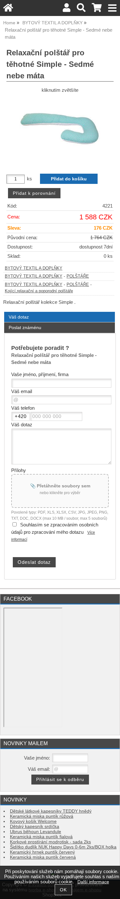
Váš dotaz (19, 316)
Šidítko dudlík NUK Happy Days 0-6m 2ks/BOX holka (63, 847)
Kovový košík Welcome (33, 821)
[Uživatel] (67, 9)
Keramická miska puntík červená (43, 857)
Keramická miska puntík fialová (41, 836)
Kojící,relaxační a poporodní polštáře (39, 291)
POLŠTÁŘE (78, 276)
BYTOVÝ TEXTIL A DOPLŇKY (33, 268)
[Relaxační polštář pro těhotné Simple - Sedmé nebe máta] (60, 131)
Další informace (93, 881)
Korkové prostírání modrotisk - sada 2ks (50, 842)
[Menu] (112, 8)
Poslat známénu (25, 327)
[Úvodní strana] (8, 9)
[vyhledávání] (81, 9)
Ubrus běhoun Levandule (35, 831)
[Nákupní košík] (97, 9)
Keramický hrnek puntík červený (42, 852)
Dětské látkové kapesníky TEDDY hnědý (51, 811)
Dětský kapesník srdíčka (34, 826)
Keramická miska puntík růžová (41, 816)
